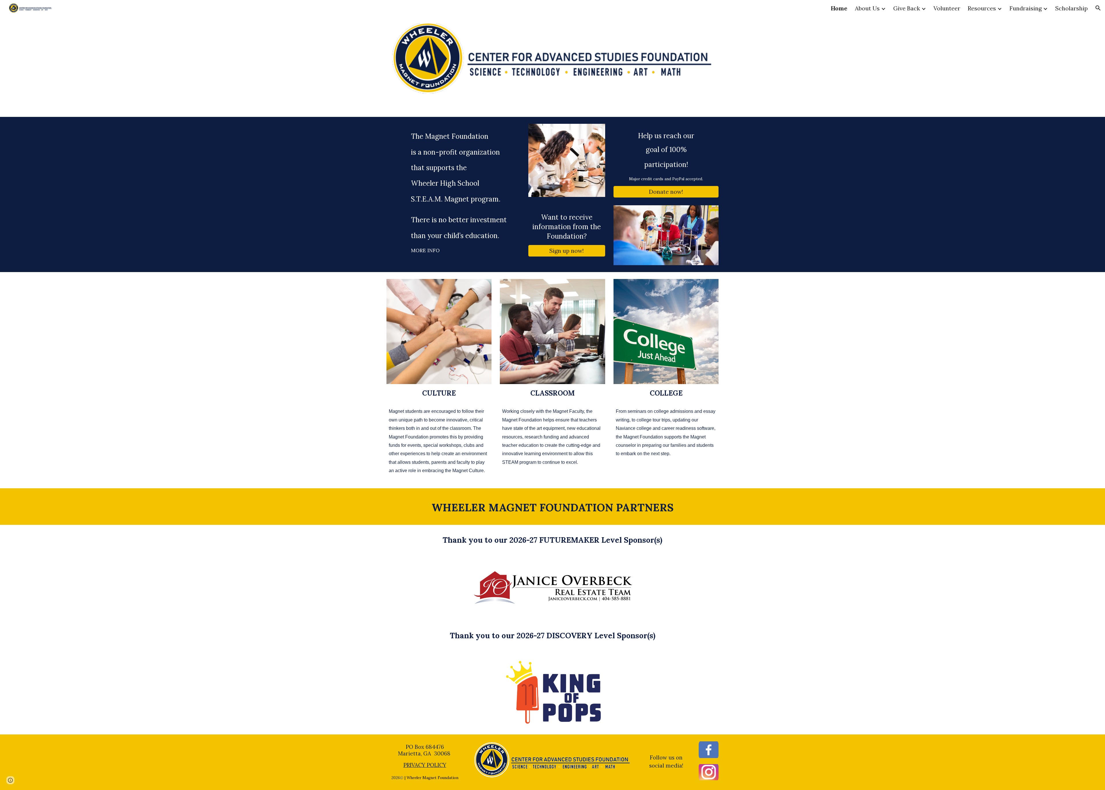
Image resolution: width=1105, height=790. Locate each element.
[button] (1098, 8)
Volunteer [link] (946, 8)
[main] (453, 193)
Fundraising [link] (1025, 8)
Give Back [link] (906, 8)
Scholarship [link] (1071, 8)
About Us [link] (867, 8)
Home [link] (839, 8)
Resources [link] (982, 8)
